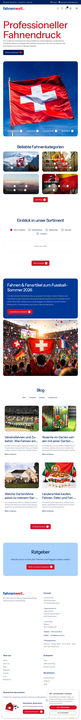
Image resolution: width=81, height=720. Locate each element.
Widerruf (47, 681)
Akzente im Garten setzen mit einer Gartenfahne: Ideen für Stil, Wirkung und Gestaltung (58, 439)
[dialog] (63, 704)
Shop (45, 660)
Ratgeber (6, 670)
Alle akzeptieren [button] (63, 707)
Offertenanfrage (49, 664)
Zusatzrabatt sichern (31, 712)
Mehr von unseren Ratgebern (39, 567)
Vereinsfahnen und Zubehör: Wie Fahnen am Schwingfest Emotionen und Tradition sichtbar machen (21, 439)
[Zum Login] (70, 8)
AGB (45, 684)
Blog (4, 667)
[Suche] (57, 8)
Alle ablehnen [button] (63, 713)
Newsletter (7, 680)
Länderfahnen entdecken (18, 312)
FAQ (4, 676)
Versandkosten (49, 678)
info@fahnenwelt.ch (57, 635)
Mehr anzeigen (39, 263)
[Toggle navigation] (77, 8)
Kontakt (6, 673)
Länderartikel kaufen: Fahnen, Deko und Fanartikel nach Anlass (58, 496)
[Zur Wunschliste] (61, 8)
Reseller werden (49, 667)
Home (5, 660)
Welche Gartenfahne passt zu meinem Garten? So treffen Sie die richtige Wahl (20, 496)
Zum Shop (39, 200)
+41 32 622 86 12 (56, 632)
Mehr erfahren (10, 454)
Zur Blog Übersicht (38, 527)
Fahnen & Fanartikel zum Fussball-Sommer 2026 (37, 287)
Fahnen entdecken (12, 52)
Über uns (6, 664)
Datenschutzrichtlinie (55, 703)
